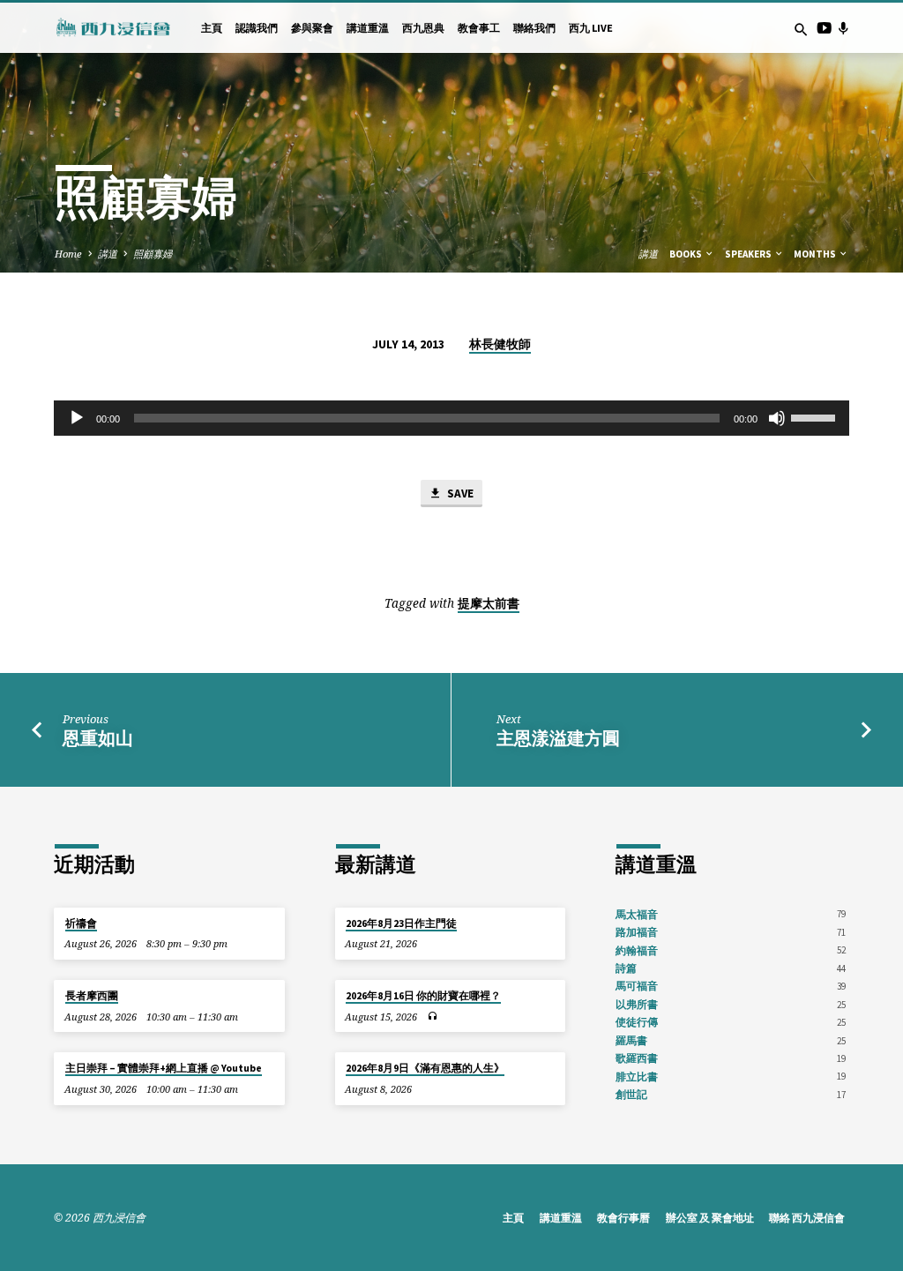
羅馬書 (631, 1040)
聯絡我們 (534, 27)
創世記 (631, 1094)
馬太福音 (637, 914)
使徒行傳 (637, 1021)
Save (459, 493)
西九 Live (591, 27)
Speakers (749, 254)
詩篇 (626, 968)
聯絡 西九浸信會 (807, 1217)
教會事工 (479, 27)
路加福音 (637, 931)
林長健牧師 (500, 344)
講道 (107, 253)
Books (686, 254)
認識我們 (256, 27)
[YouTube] (824, 28)
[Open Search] (801, 29)
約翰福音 (637, 950)
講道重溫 (368, 27)
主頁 (211, 27)
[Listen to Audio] (432, 1016)
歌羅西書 (637, 1058)
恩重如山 (98, 738)
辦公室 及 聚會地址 (710, 1217)
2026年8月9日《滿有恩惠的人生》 (425, 1068)
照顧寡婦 (152, 253)
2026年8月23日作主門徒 (401, 923)
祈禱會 (81, 923)
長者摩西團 (91, 996)
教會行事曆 (623, 1217)
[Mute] (777, 418)
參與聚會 (312, 27)
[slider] (815, 416)
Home (68, 253)
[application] (451, 418)
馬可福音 (637, 985)
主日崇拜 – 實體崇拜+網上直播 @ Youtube (163, 1068)
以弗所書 (637, 1004)
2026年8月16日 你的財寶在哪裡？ (423, 996)
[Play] (77, 418)
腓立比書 (637, 1076)
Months (816, 254)
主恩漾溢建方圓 (558, 738)
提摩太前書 (488, 603)
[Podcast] (843, 28)
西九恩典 (423, 27)
